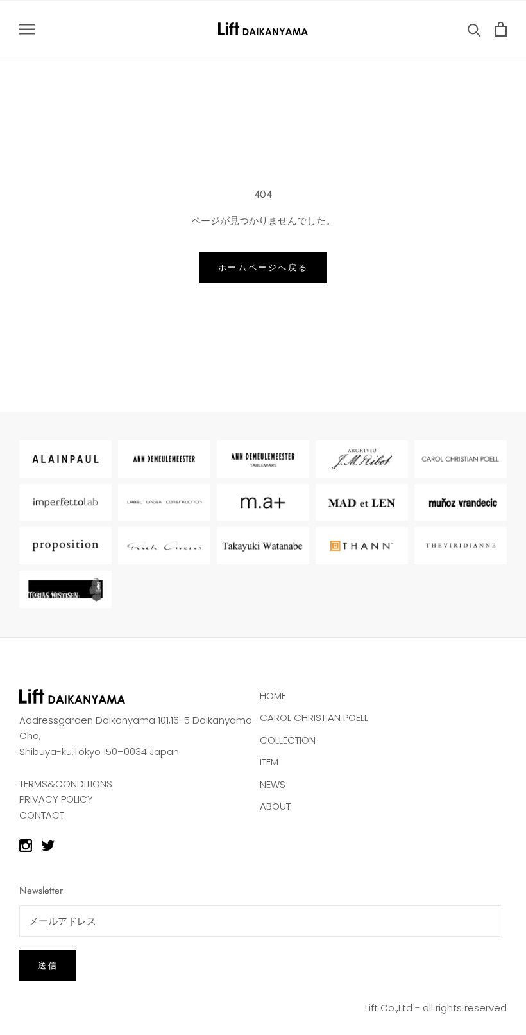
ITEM (269, 762)
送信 (48, 965)
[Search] (474, 29)
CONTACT (41, 815)
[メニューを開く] (27, 29)
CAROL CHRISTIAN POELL (314, 717)
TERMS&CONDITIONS (65, 783)
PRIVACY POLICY (56, 799)
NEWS (272, 784)
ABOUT (275, 806)
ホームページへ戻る (263, 267)
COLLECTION (288, 740)
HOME (273, 695)
